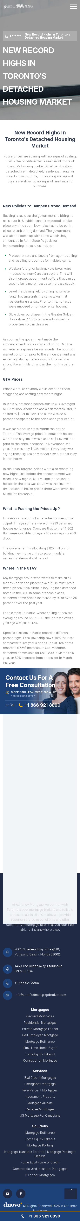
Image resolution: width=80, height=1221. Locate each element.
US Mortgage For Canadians (40, 1115)
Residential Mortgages (40, 1023)
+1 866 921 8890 (27, 983)
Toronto (16, 36)
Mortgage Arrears (40, 1103)
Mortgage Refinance (40, 1041)
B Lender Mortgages (40, 1175)
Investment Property (40, 1096)
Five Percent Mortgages (40, 1090)
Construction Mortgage (40, 1060)
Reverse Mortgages (40, 1109)
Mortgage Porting (40, 1145)
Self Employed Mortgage (40, 1035)
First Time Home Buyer (40, 1048)
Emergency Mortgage (40, 1084)
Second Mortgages (40, 1016)
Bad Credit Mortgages (40, 1078)
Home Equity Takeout (40, 1054)
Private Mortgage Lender (40, 1029)
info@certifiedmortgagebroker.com (40, 995)
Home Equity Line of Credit (40, 1162)
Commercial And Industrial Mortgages (40, 1169)
